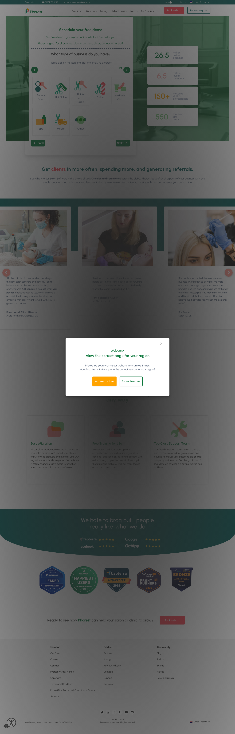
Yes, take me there (104, 381)
